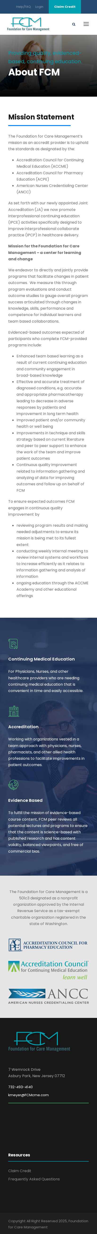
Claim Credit (65, 6)
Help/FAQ (23, 6)
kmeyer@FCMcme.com (28, 1094)
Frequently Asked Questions (34, 1179)
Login (39, 6)
